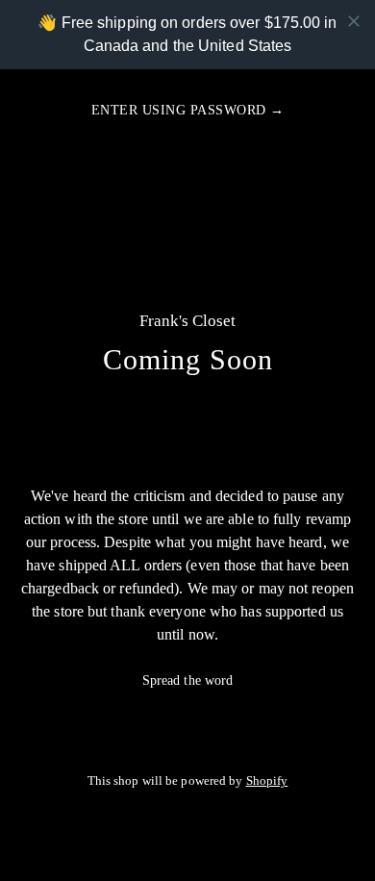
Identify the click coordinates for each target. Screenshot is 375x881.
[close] (354, 21)
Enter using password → (188, 110)
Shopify (267, 781)
